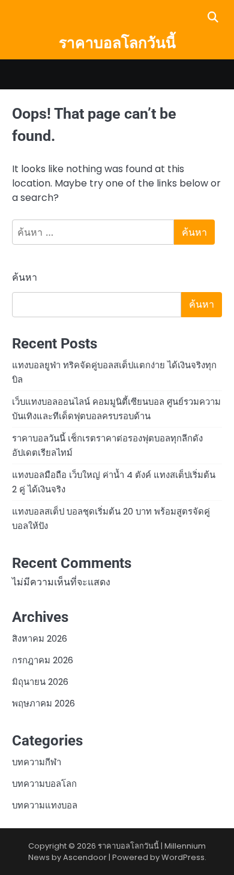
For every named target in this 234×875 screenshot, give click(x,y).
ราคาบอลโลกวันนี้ (117, 43)
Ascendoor (85, 857)
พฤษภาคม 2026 (43, 703)
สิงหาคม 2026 (39, 638)
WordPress (183, 857)
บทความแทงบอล (44, 805)
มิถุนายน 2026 (40, 681)
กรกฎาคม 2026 (42, 660)
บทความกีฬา (36, 762)
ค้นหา (24, 277)
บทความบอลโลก (44, 783)
